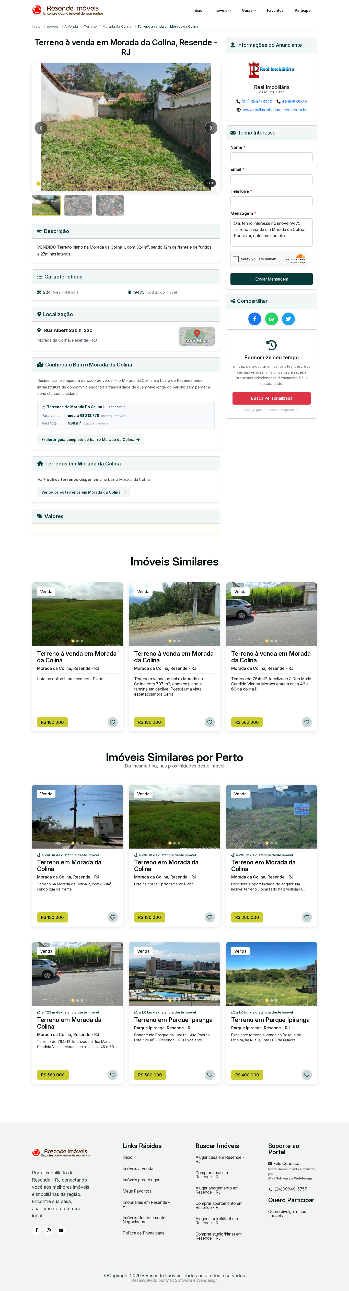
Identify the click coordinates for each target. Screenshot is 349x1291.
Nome (238, 147)
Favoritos (275, 10)
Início (197, 10)
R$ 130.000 (52, 917)
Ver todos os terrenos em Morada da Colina (81, 492)
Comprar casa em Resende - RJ (211, 1175)
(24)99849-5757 (290, 1189)
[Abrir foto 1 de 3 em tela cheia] (126, 127)
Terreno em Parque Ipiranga (173, 1020)
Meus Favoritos (137, 1191)
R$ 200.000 (247, 917)
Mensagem (243, 213)
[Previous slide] (40, 127)
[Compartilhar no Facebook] (254, 319)
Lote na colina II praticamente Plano (70, 678)
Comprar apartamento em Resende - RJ (218, 1205)
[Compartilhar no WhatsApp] (271, 319)
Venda (46, 591)
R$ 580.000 (247, 722)
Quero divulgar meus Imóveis (287, 1213)
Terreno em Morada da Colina (69, 865)
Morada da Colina (117, 26)
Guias (247, 10)
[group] (46, 205)
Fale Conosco (285, 1163)
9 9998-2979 (294, 101)
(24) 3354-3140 (256, 101)
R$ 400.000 (247, 1074)
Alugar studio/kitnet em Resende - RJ (216, 1221)
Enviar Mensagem (271, 279)
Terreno (90, 26)
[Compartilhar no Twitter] (288, 319)
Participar (303, 10)
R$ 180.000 (52, 722)
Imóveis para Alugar (141, 1180)
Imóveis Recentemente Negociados (144, 1220)
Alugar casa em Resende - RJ (219, 1159)
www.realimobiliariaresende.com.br (275, 109)
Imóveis (221, 10)
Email (237, 169)
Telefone (241, 191)
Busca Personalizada (272, 398)
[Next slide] (211, 127)
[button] (38, 184)
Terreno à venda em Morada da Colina (77, 657)
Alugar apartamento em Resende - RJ (217, 1190)
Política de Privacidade (144, 1233)
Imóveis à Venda (138, 1168)
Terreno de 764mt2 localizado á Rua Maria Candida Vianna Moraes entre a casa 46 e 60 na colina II (271, 684)
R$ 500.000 (150, 1074)
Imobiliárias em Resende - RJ (146, 1204)
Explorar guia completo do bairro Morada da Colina (87, 439)
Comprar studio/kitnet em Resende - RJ (218, 1236)
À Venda (71, 26)
